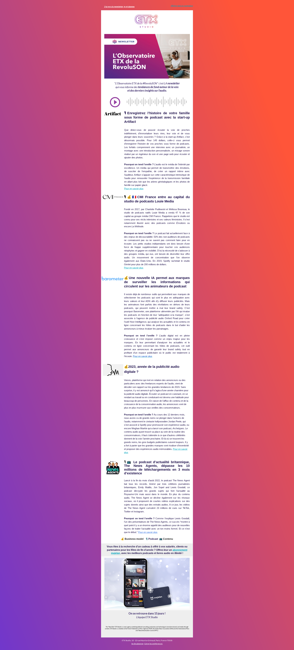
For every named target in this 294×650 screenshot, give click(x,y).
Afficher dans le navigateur (182, 6)
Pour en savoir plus (133, 188)
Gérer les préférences (153, 643)
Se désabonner (137, 643)
